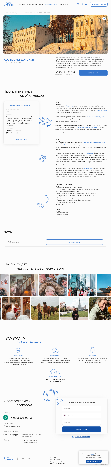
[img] (8, 4)
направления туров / (29, 13)
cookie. (92, 453)
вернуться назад (11, 13)
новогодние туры (51, 4)
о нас (41, 4)
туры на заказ (63, 4)
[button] (100, 4)
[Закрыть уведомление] (107, 452)
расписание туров (24, 4)
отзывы (34, 4)
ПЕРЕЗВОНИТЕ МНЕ (81, 429)
